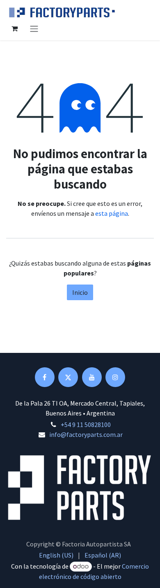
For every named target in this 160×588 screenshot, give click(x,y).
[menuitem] (56, 555)
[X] (68, 377)
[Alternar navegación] (34, 28)
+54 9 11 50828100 (86, 424)
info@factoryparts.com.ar (86, 434)
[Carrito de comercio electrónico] (14, 28)
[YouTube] (92, 377)
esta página (111, 213)
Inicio (80, 292)
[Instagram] (115, 377)
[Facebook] (45, 377)
